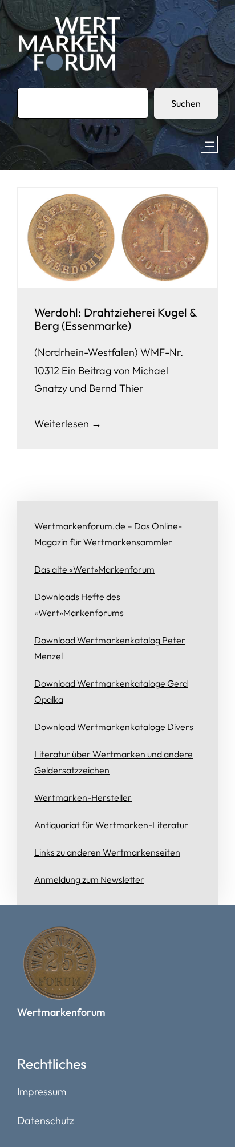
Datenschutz (45, 1120)
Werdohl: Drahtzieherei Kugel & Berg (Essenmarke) (115, 319)
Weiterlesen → (68, 423)
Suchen (186, 103)
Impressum (41, 1091)
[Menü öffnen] (209, 144)
